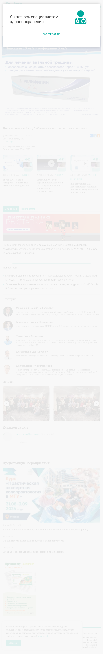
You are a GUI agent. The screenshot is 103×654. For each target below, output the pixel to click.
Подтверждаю (51, 34)
